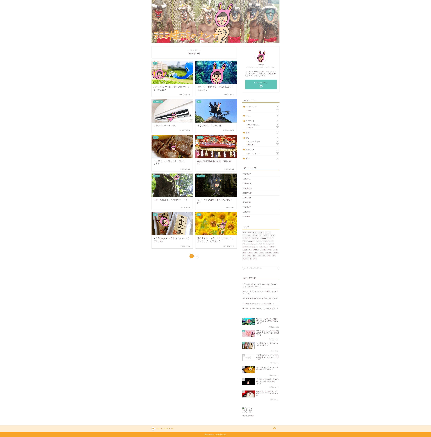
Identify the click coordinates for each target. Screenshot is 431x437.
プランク (245, 244)
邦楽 (255, 258)
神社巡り (263, 144)
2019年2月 (247, 174)
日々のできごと (263, 153)
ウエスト (268, 232)
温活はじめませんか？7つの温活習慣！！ (258, 303)
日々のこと (262, 149)
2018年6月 (247, 212)
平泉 (256, 252)
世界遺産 (272, 247)
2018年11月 (247, 188)
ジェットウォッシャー (249, 241)
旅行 (262, 138)
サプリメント (254, 238)
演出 (263, 110)
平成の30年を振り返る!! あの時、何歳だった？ (261, 298)
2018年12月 (248, 184)
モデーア (245, 247)
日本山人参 (268, 252)
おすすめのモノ (263, 125)
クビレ (272, 235)
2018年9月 (247, 198)
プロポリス (261, 244)
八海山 (269, 249)
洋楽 (249, 255)
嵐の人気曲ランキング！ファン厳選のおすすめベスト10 (260, 292)
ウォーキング (246, 235)
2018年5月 (247, 217)
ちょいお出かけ (263, 142)
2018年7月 (247, 207)
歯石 (244, 255)
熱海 (254, 255)
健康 (262, 133)
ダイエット (262, 121)
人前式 (245, 249)
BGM (244, 232)
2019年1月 (247, 179)
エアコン (255, 235)
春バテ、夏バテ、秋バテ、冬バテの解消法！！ (260, 308)
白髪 (269, 255)
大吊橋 (275, 249)
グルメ (262, 116)
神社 (274, 255)
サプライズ (246, 238)
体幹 (264, 249)
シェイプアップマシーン (267, 238)
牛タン (259, 255)
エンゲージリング (263, 235)
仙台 (250, 249)
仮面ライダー (257, 249)
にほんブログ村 (248, 416)
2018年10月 (248, 193)
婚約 (244, 252)
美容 (262, 158)
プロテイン (253, 244)
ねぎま (255, 232)
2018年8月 (247, 202)
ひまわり (261, 232)
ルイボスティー (263, 247)
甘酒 (264, 255)
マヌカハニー (269, 244)
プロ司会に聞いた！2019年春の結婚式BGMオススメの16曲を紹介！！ (260, 285)
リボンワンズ (253, 247)
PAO (249, 232)
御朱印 (261, 252)
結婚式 (245, 258)
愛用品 (263, 127)
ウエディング (262, 107)
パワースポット (269, 241)
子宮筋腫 (250, 252)
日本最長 (276, 252)
